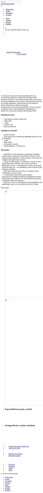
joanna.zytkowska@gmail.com (19, 446)
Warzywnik (9, 477)
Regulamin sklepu (14, 456)
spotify (11, 468)
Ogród (7, 479)
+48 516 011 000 (14, 448)
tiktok (10, 470)
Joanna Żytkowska (13, 52)
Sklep (7, 485)
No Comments (21, 54)
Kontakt (7, 490)
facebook (12, 464)
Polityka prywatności (15, 454)
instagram (12, 466)
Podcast (7, 486)
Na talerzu (21, 38)
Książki (7, 488)
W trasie (7, 483)
